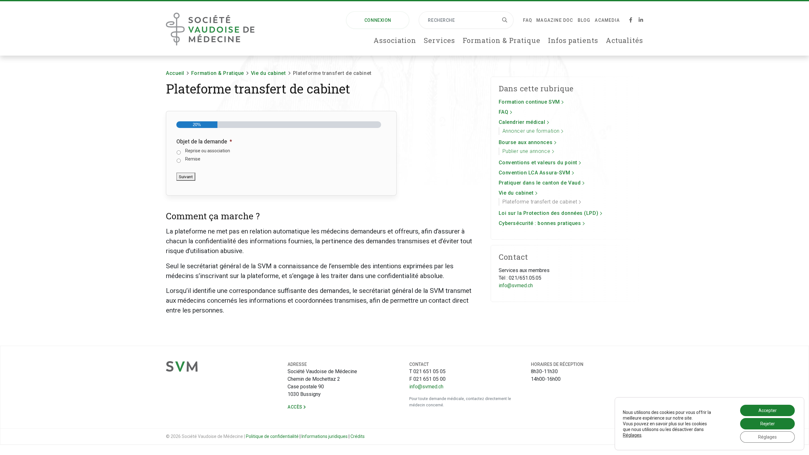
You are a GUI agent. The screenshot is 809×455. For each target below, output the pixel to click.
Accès (295, 407)
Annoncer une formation (531, 131)
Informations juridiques (324, 436)
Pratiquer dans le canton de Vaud (540, 183)
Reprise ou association (207, 150)
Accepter (767, 410)
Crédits (357, 436)
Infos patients (573, 40)
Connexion (377, 20)
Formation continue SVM (529, 102)
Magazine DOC (554, 20)
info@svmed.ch (516, 285)
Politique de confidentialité (272, 436)
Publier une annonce (526, 151)
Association (395, 40)
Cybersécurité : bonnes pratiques (540, 223)
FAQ (527, 20)
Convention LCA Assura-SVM (534, 173)
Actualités (624, 40)
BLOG (584, 20)
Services (439, 40)
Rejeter (767, 423)
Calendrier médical (522, 122)
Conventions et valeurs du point (538, 163)
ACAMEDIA (607, 20)
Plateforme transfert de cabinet (539, 202)
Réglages (632, 435)
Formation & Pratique (501, 40)
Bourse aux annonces (525, 142)
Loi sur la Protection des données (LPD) (548, 213)
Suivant (186, 176)
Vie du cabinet (516, 193)
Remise (192, 158)
